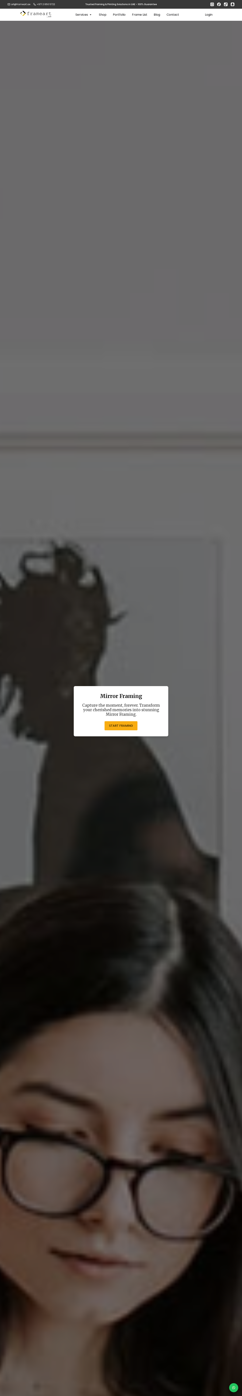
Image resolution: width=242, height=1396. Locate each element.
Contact (173, 14)
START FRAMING (121, 725)
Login (209, 14)
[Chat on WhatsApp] (233, 1387)
